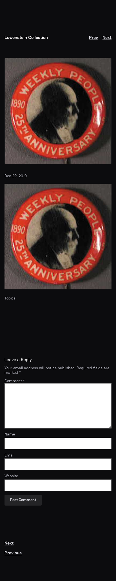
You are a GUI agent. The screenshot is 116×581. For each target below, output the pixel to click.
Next (106, 37)
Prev (93, 37)
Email (9, 455)
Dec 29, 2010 (16, 176)
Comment (14, 381)
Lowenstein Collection (26, 37)
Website (11, 476)
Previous (13, 553)
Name (10, 434)
